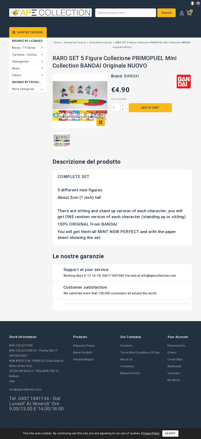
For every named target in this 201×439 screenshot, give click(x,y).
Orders (171, 352)
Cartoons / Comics (24, 54)
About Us (126, 359)
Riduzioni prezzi (84, 345)
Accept (170, 433)
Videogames (20, 61)
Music (16, 68)
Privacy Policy (150, 433)
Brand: (117, 76)
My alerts (173, 380)
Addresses (174, 366)
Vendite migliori (83, 359)
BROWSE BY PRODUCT (27, 82)
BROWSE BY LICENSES (27, 40)
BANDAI (131, 76)
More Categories (23, 89)
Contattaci (127, 366)
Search (166, 12)
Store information (23, 337)
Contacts (126, 345)
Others (16, 75)
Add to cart (150, 107)
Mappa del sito (130, 373)
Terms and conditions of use (140, 352)
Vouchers (173, 373)
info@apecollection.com (25, 389)
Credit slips (175, 359)
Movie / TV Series (24, 47)
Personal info (176, 345)
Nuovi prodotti (82, 352)
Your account (177, 337)
